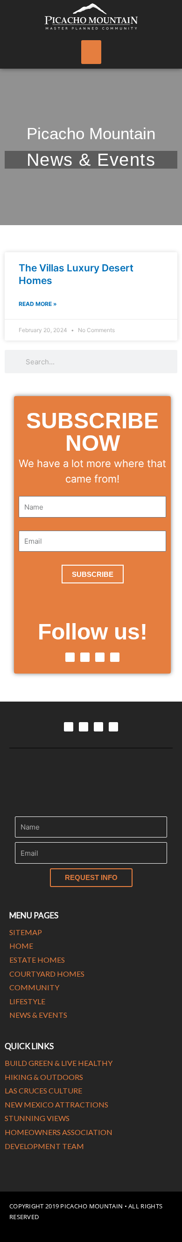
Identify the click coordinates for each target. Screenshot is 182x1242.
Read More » (38, 303)
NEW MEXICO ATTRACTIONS (56, 1104)
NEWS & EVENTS (38, 1014)
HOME (21, 945)
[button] (91, 52)
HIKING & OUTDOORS (44, 1076)
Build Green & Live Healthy (58, 1062)
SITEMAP (25, 932)
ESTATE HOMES (37, 959)
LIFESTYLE (27, 1001)
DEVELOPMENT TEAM (44, 1146)
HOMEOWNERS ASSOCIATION (58, 1132)
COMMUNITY (34, 987)
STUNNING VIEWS (37, 1118)
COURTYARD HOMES (46, 973)
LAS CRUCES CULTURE (43, 1090)
